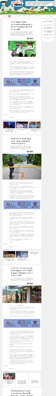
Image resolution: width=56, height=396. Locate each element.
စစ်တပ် (20, 368)
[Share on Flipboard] (31, 38)
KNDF (14, 368)
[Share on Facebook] (27, 38)
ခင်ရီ (14, 117)
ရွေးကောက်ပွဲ (16, 117)
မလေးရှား (21, 246)
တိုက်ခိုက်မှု (14, 246)
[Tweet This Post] (29, 38)
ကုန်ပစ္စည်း (17, 368)
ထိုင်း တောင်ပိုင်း (18, 246)
